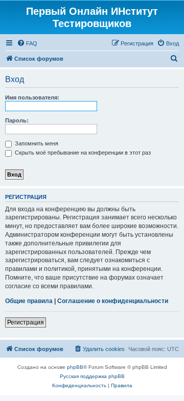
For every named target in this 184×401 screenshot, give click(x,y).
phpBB (75, 367)
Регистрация (25, 322)
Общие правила (29, 301)
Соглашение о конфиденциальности (112, 301)
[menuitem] (27, 43)
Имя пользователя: (32, 97)
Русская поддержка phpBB (92, 376)
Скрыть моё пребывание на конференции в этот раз (82, 152)
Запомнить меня (35, 143)
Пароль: (17, 120)
